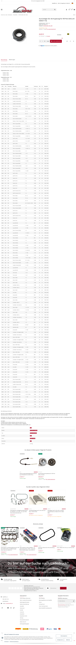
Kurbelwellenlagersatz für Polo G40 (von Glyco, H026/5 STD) (37, 511)
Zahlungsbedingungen (24, 623)
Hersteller (22, 606)
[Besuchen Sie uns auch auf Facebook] (10, 588)
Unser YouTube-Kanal (43, 606)
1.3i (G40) (33, 438)
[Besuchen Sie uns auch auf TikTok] (21, 588)
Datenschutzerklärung (14, 641)
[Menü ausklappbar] (1, 9)
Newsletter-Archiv (23, 615)
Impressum (6, 641)
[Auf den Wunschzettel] (70, 41)
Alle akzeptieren (64, 635)
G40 (30, 435)
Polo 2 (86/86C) (34, 430)
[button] (2, 1)
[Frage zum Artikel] (73, 41)
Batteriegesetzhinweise (24, 602)
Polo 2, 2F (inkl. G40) (33, 433)
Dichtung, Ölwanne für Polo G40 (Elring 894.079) (46, 548)
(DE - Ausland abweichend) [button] (51, 29)
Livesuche (22, 612)
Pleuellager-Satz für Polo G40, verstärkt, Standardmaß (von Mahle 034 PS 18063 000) (56, 511)
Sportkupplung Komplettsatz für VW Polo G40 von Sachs (46, 474)
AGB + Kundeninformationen (25, 600)
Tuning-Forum (42, 604)
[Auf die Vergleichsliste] (67, 41)
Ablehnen (68, 639)
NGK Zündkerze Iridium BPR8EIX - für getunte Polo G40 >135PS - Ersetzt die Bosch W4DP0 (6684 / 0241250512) (27, 549)
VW (30, 427)
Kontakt (21, 610)
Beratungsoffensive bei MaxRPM (45, 600)
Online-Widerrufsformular (25, 598)
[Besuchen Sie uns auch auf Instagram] (18, 588)
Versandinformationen (24, 619)
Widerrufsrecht (23, 621)
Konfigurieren (60, 639)
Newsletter (22, 614)
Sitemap (21, 617)
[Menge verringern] (40, 41)
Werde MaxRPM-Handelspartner (45, 608)
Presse (40, 602)
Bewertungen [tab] (12, 59)
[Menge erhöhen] (45, 41)
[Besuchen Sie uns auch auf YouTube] (15, 588)
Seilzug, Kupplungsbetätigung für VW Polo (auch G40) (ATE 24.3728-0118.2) (28, 474)
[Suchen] (54, 9)
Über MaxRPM (42, 598)
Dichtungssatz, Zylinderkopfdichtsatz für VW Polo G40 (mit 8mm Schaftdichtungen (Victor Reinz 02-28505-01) (10, 549)
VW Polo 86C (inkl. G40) (47, 25)
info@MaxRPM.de (9, 603)
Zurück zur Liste (4, 14)
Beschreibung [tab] (4, 59)
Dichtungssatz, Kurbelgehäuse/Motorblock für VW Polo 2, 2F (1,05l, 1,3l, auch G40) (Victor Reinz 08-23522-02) (19, 511)
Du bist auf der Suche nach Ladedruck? (38, 563)
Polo (31, 430)
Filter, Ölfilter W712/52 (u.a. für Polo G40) (65, 547)
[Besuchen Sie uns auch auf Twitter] (12, 588)
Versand (48, 36)
